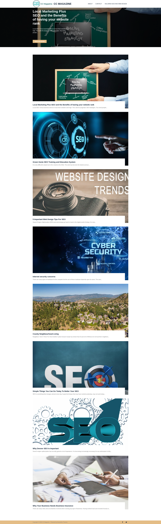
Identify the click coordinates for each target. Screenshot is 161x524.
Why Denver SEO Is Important (46, 448)
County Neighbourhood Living (46, 334)
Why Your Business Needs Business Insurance (53, 506)
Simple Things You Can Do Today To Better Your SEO (56, 391)
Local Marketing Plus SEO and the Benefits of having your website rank (63, 105)
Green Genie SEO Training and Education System (54, 162)
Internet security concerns (44, 277)
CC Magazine (62, 4)
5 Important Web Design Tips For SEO (49, 219)
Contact (98, 4)
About (90, 4)
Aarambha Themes (62, 522)
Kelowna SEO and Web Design (116, 4)
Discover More (40, 41)
